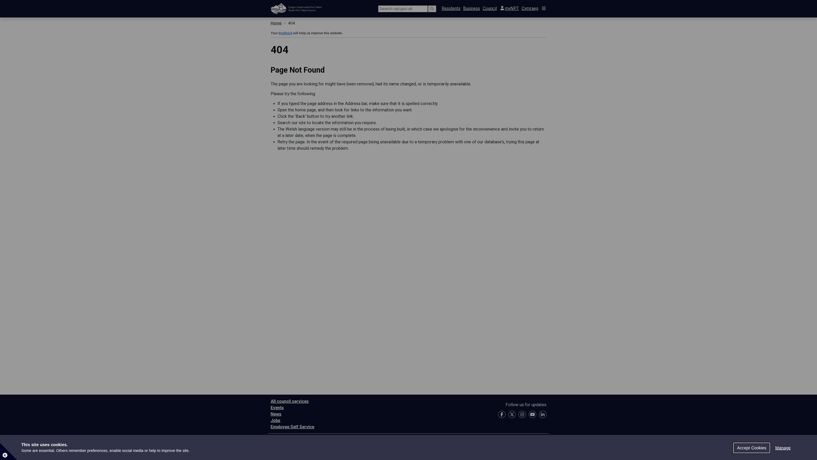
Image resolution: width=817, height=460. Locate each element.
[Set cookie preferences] (8, 451)
